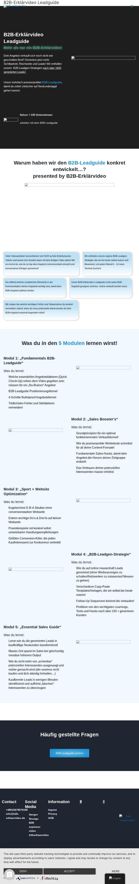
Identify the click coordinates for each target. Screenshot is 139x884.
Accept (69, 871)
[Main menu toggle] (132, 6)
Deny (23, 871)
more (116, 871)
